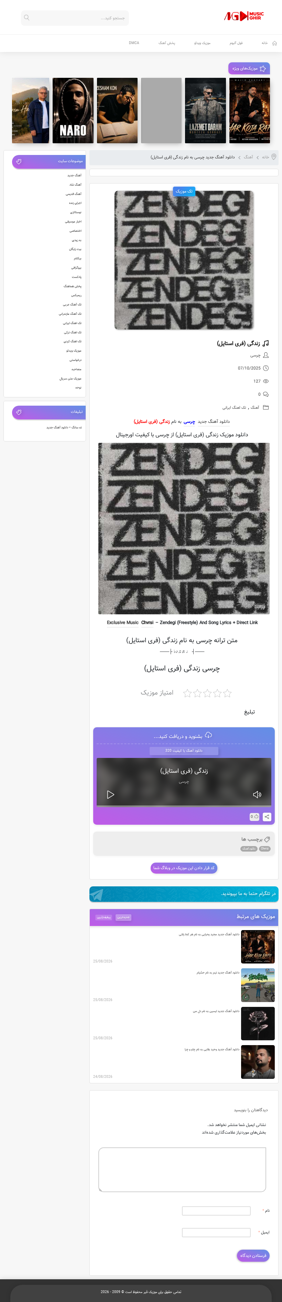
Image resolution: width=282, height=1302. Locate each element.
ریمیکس (76, 295)
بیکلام (78, 258)
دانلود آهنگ (249, 849)
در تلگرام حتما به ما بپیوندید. (248, 894)
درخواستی (75, 360)
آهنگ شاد (75, 185)
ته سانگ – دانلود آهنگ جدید (64, 427)
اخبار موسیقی (73, 221)
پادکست (77, 277)
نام (266, 1211)
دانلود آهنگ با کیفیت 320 (184, 750)
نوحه (78, 387)
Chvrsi (147, 622)
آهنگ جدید (74, 175)
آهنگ (248, 157)
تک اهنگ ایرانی (234, 407)
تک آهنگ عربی (72, 304)
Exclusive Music (123, 622)
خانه (265, 43)
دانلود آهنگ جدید (214, 421)
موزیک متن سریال (70, 378)
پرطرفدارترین (104, 917)
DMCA (134, 43)
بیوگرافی (76, 267)
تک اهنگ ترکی (73, 332)
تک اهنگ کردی (73, 341)
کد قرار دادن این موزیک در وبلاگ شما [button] (184, 868)
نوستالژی (76, 212)
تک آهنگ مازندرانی (70, 314)
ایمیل (264, 1233)
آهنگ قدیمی (74, 194)
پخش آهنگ (167, 43)
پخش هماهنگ (73, 286)
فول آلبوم (236, 43)
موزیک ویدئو (202, 43)
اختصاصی (75, 231)
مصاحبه (77, 369)
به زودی (77, 240)
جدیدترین (123, 917)
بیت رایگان (75, 249)
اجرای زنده (75, 203)
